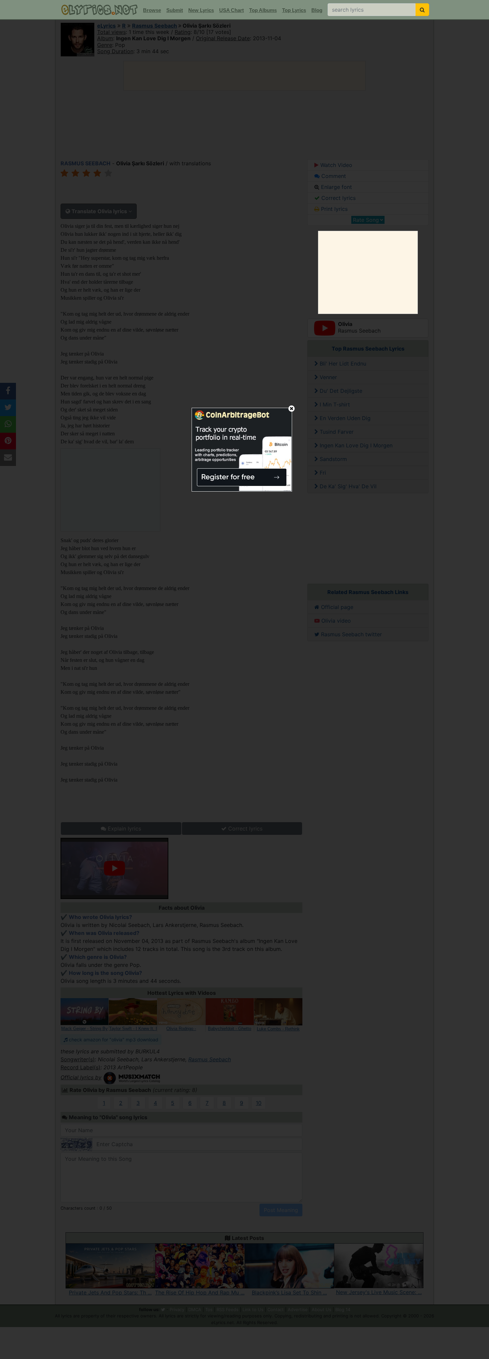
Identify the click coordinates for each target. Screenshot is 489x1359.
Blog (316, 10)
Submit (174, 10)
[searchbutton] (422, 9)
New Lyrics (201, 10)
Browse (152, 10)
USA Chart (231, 10)
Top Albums (263, 10)
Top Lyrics (294, 10)
